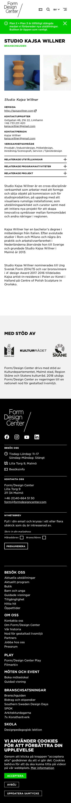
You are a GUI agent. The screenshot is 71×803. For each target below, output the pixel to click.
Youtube (26, 437)
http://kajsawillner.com (18, 110)
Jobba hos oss (14, 642)
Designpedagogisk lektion (23, 729)
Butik (8, 586)
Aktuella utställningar (19, 577)
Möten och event (21, 672)
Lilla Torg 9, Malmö (23, 463)
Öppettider (12, 608)
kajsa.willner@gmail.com (19, 126)
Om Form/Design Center (22, 624)
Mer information (42, 767)
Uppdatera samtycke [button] (23, 793)
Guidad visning (15, 681)
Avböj (11, 784)
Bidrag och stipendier (20, 699)
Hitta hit (10, 603)
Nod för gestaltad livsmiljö (23, 633)
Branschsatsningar (25, 690)
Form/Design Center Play (22, 660)
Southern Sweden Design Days (26, 704)
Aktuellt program (16, 582)
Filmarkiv (11, 664)
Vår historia (12, 629)
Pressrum (11, 646)
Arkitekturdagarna (17, 712)
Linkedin (36, 437)
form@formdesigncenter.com (25, 502)
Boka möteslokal (16, 677)
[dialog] (35, 767)
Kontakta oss (13, 620)
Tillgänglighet (14, 599)
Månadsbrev (11, 537)
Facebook (6, 437)
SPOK (8, 708)
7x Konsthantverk (17, 717)
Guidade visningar (17, 595)
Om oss (11, 615)
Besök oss (14, 572)
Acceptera (15, 775)
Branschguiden (15, 695)
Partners (10, 637)
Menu (65, 9)
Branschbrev (33, 537)
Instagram (16, 437)
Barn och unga (14, 590)
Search (48, 9)
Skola (10, 724)
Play (8, 655)
